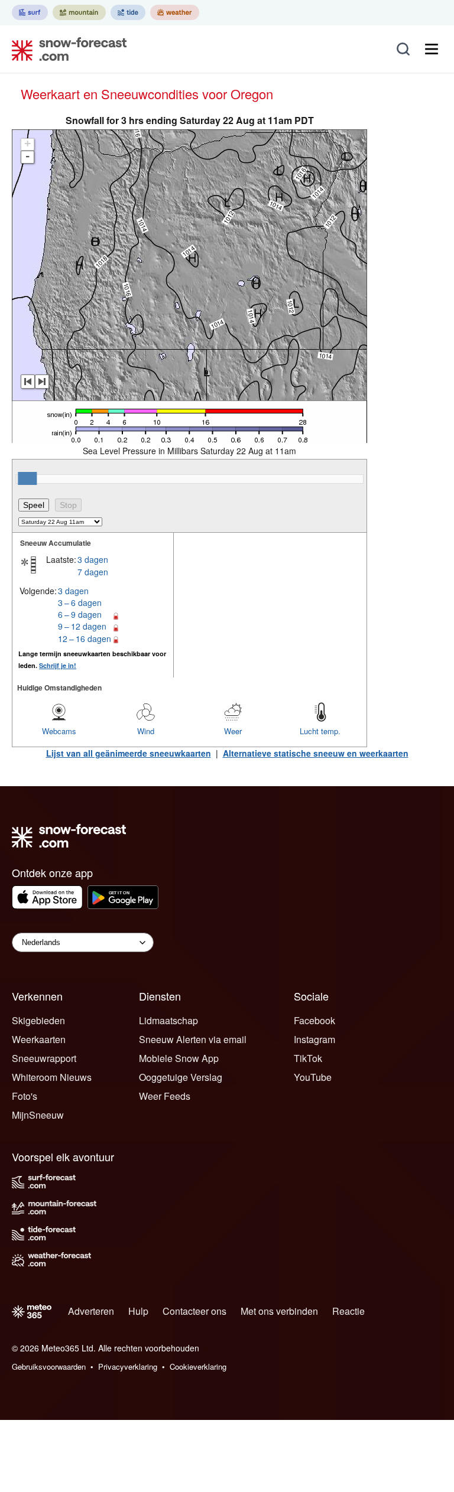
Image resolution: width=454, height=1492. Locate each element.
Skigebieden (38, 1020)
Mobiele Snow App (179, 1058)
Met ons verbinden (279, 1311)
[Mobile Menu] (431, 49)
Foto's (24, 1096)
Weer (233, 731)
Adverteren (91, 1311)
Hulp (138, 1311)
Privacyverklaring (127, 1366)
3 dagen (92, 559)
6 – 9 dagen (80, 614)
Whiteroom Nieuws (52, 1077)
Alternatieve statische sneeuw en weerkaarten (315, 753)
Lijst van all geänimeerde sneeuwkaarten (128, 753)
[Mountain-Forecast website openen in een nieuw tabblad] (79, 12)
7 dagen (92, 572)
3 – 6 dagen (80, 602)
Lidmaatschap (168, 1020)
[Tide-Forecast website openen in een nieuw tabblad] (128, 12)
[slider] (27, 478)
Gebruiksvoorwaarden (49, 1366)
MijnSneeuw (38, 1115)
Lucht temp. (320, 731)
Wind (145, 731)
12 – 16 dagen (84, 638)
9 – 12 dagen (82, 626)
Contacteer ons (194, 1311)
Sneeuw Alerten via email (193, 1039)
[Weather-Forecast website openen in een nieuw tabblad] (174, 12)
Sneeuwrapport (44, 1058)
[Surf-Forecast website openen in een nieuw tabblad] (30, 12)
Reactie (348, 1311)
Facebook (314, 1020)
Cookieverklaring (198, 1366)
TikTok (308, 1058)
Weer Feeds (164, 1096)
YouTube (313, 1077)
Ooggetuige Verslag (180, 1077)
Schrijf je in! (57, 665)
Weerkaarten (39, 1039)
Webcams (59, 731)
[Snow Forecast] (65, 49)
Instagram (314, 1039)
